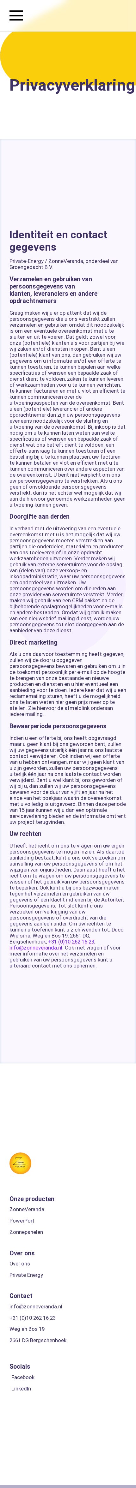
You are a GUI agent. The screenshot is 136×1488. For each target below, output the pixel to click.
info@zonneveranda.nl (35, 948)
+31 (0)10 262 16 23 (71, 942)
